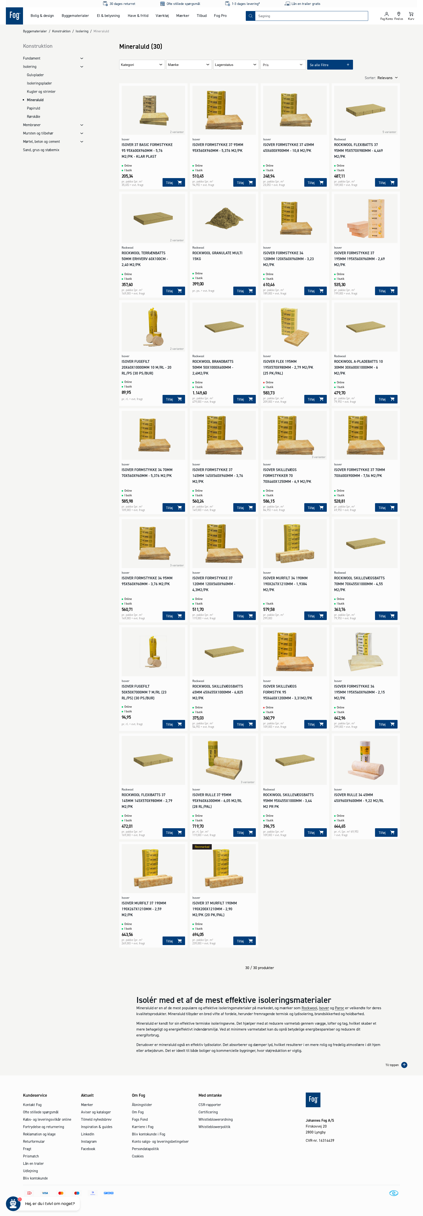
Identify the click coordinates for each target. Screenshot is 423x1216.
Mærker (182, 15)
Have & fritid (138, 15)
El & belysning (108, 15)
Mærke (173, 65)
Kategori (127, 65)
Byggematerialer (75, 15)
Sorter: (370, 77)
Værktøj (162, 15)
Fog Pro (220, 15)
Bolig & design (42, 15)
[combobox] (311, 16)
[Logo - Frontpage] (14, 15)
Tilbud (202, 15)
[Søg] (250, 16)
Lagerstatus (224, 65)
